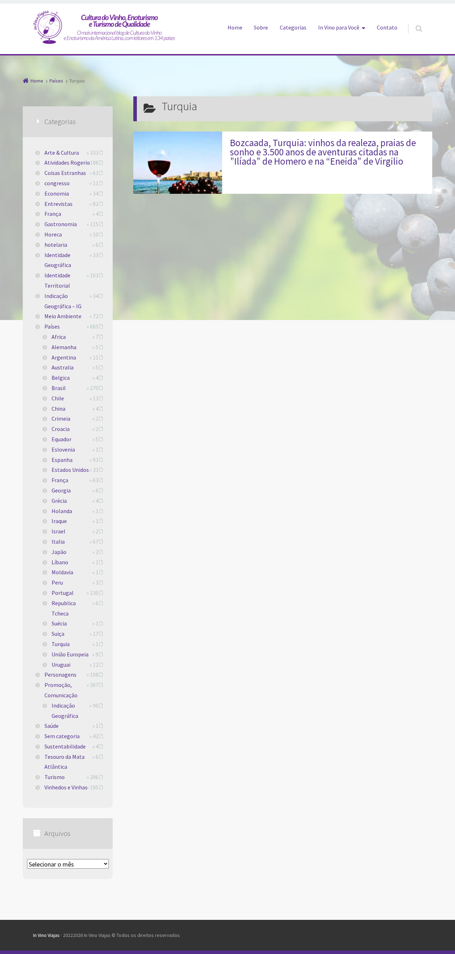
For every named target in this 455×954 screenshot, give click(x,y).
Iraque (59, 520)
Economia (56, 193)
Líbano (60, 562)
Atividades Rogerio (67, 162)
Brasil (59, 387)
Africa (59, 336)
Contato (387, 27)
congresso (57, 183)
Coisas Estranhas (65, 172)
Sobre (261, 27)
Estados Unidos (70, 469)
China (58, 408)
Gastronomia (60, 224)
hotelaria (55, 244)
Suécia (59, 623)
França (52, 213)
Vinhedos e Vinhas (65, 787)
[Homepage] (104, 27)
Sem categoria (62, 736)
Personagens (60, 674)
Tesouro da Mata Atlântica (64, 762)
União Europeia (70, 654)
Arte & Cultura (61, 152)
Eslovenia (63, 449)
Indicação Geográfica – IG (62, 301)
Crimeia (61, 418)
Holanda (62, 511)
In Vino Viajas (46, 935)
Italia (58, 541)
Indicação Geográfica (65, 710)
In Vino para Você (338, 27)
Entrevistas (58, 203)
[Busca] (412, 21)
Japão (59, 551)
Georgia (61, 490)
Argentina (64, 357)
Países (52, 326)
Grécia (59, 500)
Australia (63, 367)
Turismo (54, 776)
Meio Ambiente (62, 316)
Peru (57, 582)
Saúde (51, 725)
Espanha (62, 459)
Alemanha (64, 347)
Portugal (63, 592)
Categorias (293, 27)
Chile (58, 398)
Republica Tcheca (64, 608)
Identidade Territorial (57, 280)
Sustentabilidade (65, 746)
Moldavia (62, 572)
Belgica (61, 377)
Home (235, 27)
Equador (61, 439)
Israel (58, 531)
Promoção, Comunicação (60, 690)
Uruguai (61, 664)
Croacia (61, 428)
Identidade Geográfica (57, 260)
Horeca (53, 234)
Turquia (61, 643)
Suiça (58, 633)
